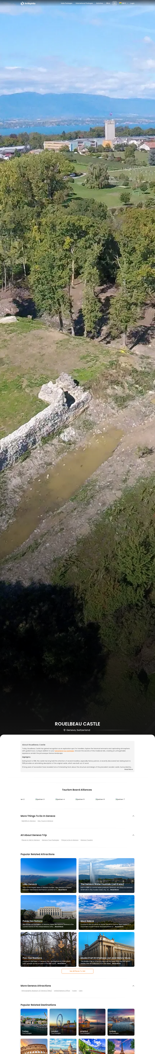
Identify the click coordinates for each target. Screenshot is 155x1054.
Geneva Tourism (87, 840)
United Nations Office (62, 991)
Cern (80, 991)
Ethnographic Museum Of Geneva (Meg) (37, 991)
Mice (108, 3)
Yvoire (74, 991)
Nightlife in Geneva (29, 821)
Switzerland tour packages (64, 751)
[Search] (115, 3)
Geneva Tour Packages (50, 840)
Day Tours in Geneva (45, 821)
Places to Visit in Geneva (31, 840)
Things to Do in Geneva (69, 840)
